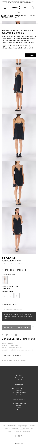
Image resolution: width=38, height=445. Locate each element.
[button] (30, 55)
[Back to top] (32, 439)
